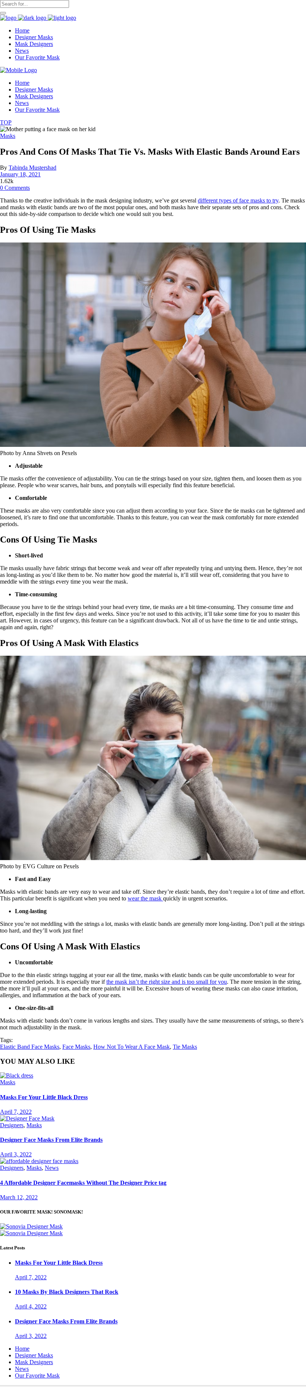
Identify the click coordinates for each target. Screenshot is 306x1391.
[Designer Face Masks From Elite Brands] (27, 1118)
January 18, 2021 (20, 174)
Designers (12, 1125)
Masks (7, 136)
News (52, 1168)
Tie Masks (185, 1047)
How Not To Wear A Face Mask (131, 1047)
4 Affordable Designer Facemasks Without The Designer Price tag (83, 1183)
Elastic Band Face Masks (29, 1047)
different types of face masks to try (238, 200)
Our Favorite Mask (37, 1375)
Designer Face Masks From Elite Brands (51, 1140)
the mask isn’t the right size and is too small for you (166, 982)
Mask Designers (34, 1362)
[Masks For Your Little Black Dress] (16, 1075)
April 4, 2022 (31, 1306)
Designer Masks (34, 1355)
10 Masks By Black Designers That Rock (66, 1292)
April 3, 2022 (16, 1154)
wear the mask (145, 898)
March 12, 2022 (19, 1197)
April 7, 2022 (16, 1112)
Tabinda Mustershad (32, 167)
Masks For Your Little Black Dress (44, 1097)
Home (22, 1348)
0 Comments (15, 188)
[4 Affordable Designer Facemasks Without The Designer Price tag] (39, 1161)
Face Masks (76, 1047)
